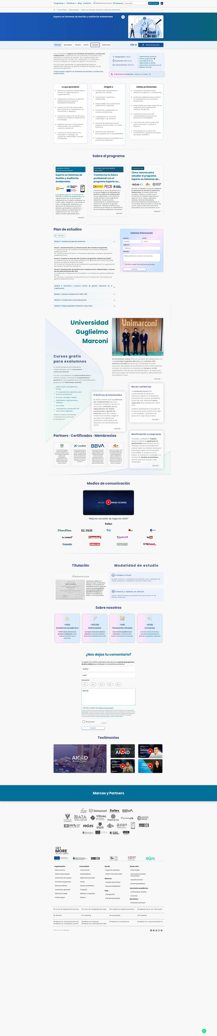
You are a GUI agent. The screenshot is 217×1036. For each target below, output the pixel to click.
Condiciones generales (62, 889)
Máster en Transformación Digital (152, 921)
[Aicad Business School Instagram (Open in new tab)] (159, 930)
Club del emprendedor (112, 898)
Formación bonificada (137, 903)
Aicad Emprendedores (137, 883)
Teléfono (126, 245)
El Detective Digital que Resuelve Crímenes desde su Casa (134, 909)
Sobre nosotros (60, 870)
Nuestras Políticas (61, 886)
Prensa (82, 882)
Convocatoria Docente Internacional (138, 875)
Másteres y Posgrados (87, 893)
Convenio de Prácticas (112, 882)
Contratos (133, 896)
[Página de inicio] (54, 10)
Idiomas (58, 915)
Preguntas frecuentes (112, 870)
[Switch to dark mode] (162, 3)
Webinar (83, 897)
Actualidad (115, 915)
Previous (52, 531)
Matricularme (153, 45)
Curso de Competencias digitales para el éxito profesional (106, 909)
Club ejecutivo (110, 894)
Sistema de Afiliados (87, 886)
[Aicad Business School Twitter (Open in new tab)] (156, 930)
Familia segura (60, 897)
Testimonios (106, 45)
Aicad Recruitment (136, 880)
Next (165, 531)
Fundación (83, 889)
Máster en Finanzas (91, 921)
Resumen (57, 45)
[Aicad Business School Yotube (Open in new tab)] (153, 930)
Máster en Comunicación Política (68, 921)
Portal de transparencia (63, 882)
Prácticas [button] (71, 3)
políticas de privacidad (147, 264)
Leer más (157, 379)
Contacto (87, 3)
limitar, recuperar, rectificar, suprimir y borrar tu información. (107, 716)
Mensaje (126, 251)
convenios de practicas (148, 634)
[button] (123, 17)
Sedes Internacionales (87, 878)
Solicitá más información (113, 874)
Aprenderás (68, 45)
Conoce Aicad (84, 870)
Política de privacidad (62, 874)
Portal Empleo (135, 870)
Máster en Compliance (120, 921)
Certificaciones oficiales (138, 892)
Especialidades (74, 10)
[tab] (85, 241)
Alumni (86, 45)
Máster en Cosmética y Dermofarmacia (71, 923)
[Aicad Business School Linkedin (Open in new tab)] (151, 930)
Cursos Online (62, 10)
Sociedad (143, 915)
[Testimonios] (108, 502)
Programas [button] (58, 3)
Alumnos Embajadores (112, 886)
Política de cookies (61, 893)
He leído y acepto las (140, 264)
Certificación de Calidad (63, 878)
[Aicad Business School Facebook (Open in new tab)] (161, 930)
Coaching (87, 915)
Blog (80, 3)
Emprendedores (85, 874)
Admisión (61, 236)
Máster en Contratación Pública (96, 923)
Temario (78, 45)
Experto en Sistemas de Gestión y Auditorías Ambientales (100, 10)
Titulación (95, 45)
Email (144, 238)
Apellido (126, 238)
